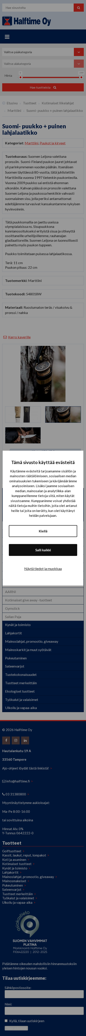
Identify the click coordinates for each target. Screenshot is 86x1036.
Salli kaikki (43, 550)
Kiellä (43, 531)
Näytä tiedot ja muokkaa (43, 568)
